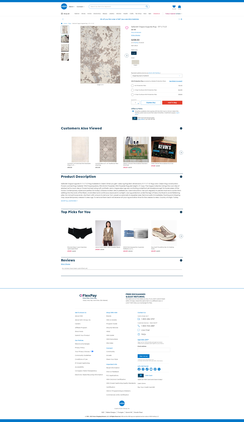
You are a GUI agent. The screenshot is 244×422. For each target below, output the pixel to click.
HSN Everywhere (112, 339)
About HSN (79, 316)
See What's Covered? (175, 81)
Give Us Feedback (112, 372)
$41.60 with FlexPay (154, 73)
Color (133, 58)
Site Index (109, 343)
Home (89, 13)
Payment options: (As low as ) (145, 73)
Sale (149, 13)
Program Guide (111, 324)
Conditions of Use (81, 359)
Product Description (78, 176)
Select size (134, 50)
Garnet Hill (129, 412)
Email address (142, 346)
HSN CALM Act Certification (116, 379)
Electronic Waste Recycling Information (89, 375)
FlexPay (136, 42)
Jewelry (111, 13)
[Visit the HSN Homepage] (64, 9)
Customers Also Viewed (81, 128)
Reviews (68, 260)
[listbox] (156, 76)
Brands (108, 316)
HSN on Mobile (111, 320)
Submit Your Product (82, 335)
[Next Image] (127, 55)
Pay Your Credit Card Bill (146, 387)
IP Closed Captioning (82, 363)
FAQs (143, 334)
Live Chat (145, 330)
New (144, 13)
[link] (179, 7)
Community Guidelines (83, 355)
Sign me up (144, 356)
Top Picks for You (76, 212)
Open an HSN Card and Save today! (150, 379)
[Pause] (181, 19)
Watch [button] (71, 7)
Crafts (131, 13)
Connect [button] (80, 7)
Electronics (97, 13)
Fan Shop (138, 13)
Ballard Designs (111, 412)
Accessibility (79, 367)
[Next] (179, 19)
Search (146, 6)
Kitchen (118, 13)
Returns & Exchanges (82, 344)
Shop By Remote (112, 328)
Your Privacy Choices (82, 351)
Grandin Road (138, 412)
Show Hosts (79, 331)
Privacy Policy (80, 348)
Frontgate (121, 412)
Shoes (83, 13)
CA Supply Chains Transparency (86, 371)
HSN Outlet (110, 335)
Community (110, 351)
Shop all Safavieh (136, 32)
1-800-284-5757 (148, 319)
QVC (103, 412)
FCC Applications (112, 375)
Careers (77, 324)
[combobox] (118, 6)
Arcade (109, 355)
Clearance (156, 13)
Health (125, 13)
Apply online (141, 119)
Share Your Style (112, 359)
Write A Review (135, 35)
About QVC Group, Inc (83, 320)
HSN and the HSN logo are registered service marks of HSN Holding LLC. (122, 416)
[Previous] (63, 19)
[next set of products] (181, 152)
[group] (135, 40)
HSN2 (108, 331)
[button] (162, 7)
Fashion (77, 13)
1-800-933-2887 (148, 326)
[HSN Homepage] (61, 23)
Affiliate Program (81, 328)
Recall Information (112, 368)
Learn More (142, 383)
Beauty (105, 13)
